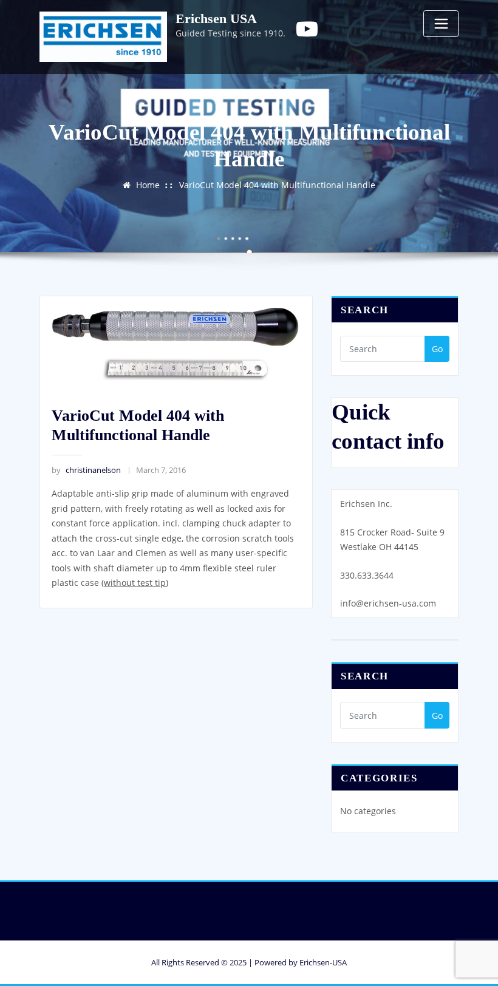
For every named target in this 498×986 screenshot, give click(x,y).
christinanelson (86, 469)
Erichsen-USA (323, 962)
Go (437, 349)
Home (148, 185)
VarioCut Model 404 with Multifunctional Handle (277, 185)
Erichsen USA (216, 18)
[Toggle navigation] (441, 23)
